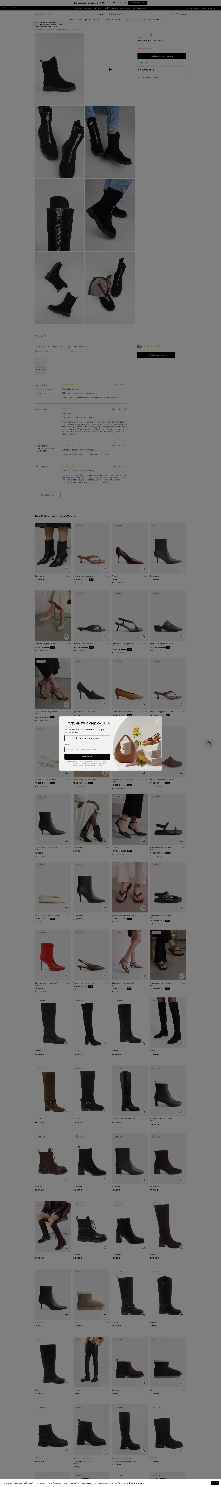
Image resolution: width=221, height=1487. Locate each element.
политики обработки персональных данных (89, 764)
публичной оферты (87, 763)
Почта (67, 745)
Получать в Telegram (89, 738)
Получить (87, 757)
